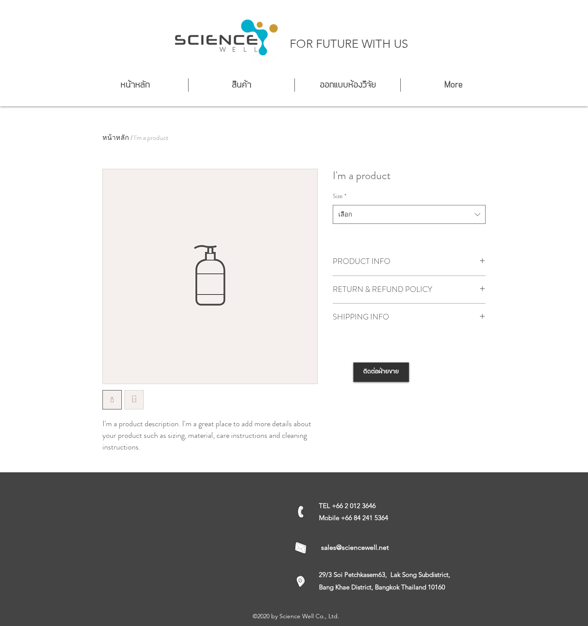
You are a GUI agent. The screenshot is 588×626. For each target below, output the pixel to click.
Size (340, 196)
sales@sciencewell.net (355, 547)
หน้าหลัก (115, 138)
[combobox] (409, 214)
